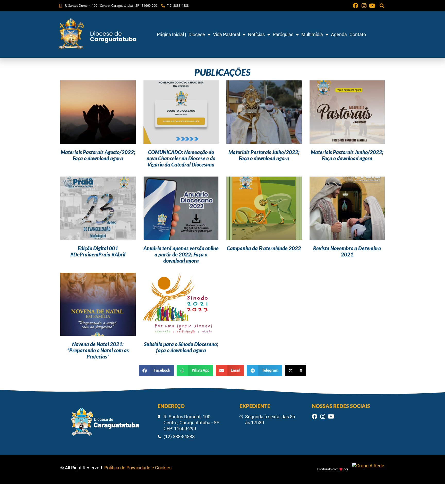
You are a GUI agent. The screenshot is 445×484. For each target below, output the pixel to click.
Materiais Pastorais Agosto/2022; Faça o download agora (98, 155)
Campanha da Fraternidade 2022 (264, 248)
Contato (357, 34)
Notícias (256, 34)
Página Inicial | (171, 34)
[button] (382, 5)
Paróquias (283, 34)
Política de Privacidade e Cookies (138, 467)
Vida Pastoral (226, 34)
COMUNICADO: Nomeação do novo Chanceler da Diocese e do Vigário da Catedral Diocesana (181, 158)
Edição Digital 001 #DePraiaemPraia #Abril (97, 251)
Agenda (339, 34)
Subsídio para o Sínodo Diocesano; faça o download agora (181, 347)
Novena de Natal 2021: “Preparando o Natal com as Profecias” (98, 350)
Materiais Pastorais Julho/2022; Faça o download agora (263, 155)
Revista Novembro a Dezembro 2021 (347, 251)
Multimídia (312, 34)
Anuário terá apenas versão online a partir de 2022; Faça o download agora (181, 254)
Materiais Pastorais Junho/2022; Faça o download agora (347, 155)
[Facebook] (355, 6)
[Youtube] (372, 6)
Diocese (197, 34)
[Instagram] (364, 6)
